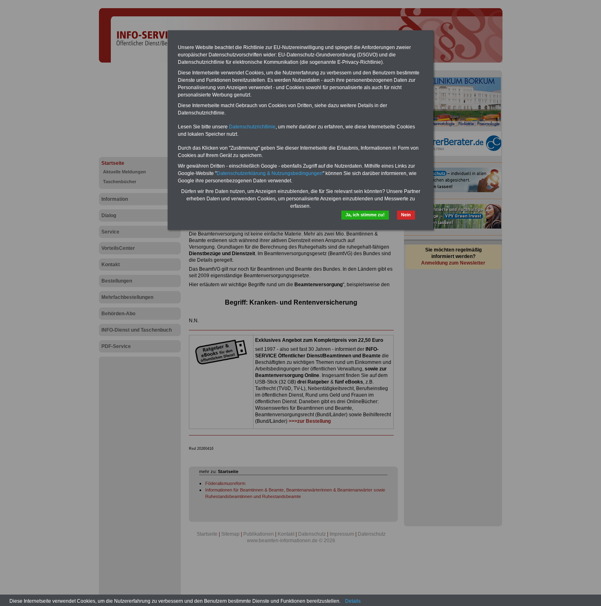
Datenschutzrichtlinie (252, 127)
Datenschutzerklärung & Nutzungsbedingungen (270, 173)
